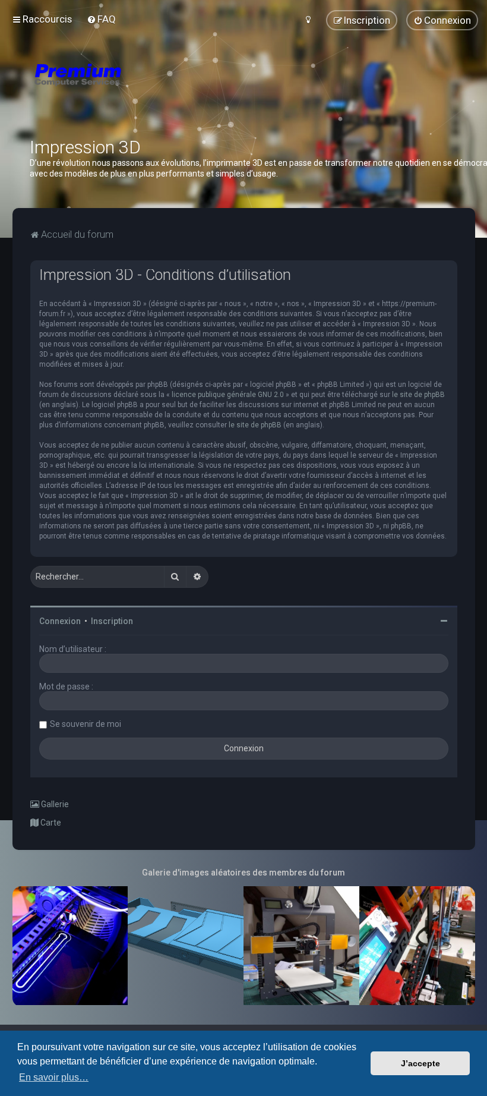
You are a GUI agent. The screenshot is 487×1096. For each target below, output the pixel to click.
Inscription (112, 621)
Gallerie (54, 804)
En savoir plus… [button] (53, 1077)
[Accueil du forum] (148, 89)
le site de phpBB (418, 394)
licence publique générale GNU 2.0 (228, 394)
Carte (50, 822)
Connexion (60, 621)
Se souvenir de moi (85, 724)
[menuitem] (101, 19)
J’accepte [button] (420, 1063)
